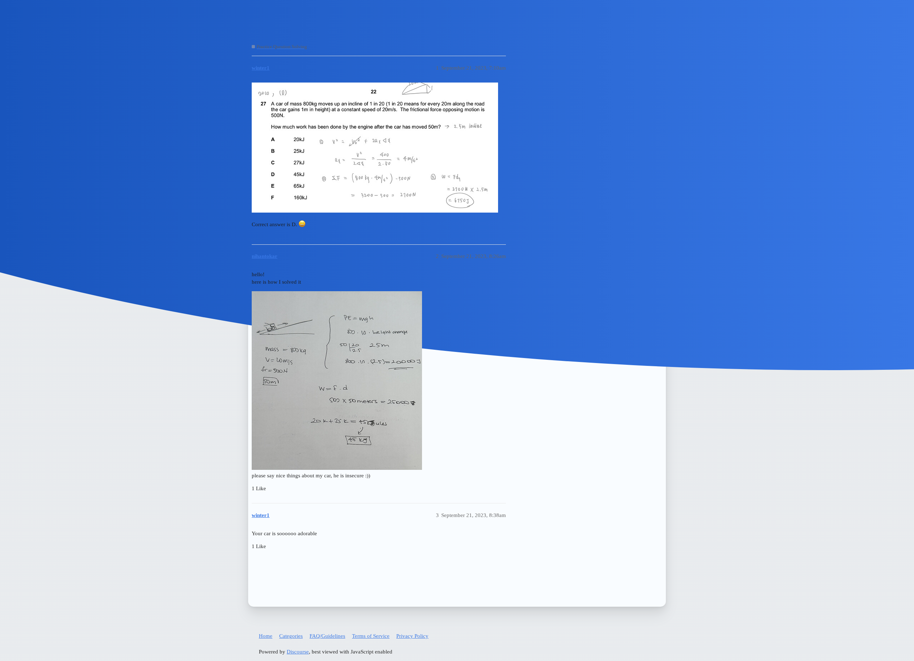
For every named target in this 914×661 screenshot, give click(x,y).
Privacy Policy (412, 636)
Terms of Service (371, 636)
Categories (291, 636)
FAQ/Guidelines (327, 636)
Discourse (298, 652)
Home (265, 636)
